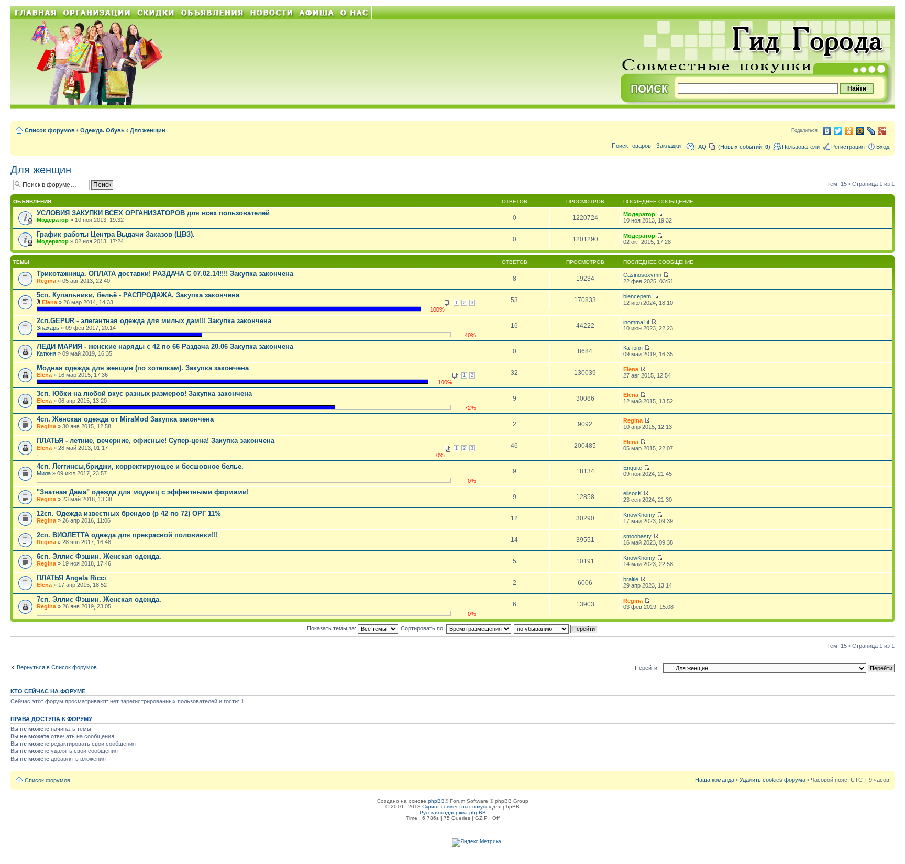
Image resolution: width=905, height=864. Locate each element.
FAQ (701, 146)
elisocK (632, 493)
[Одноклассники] (849, 131)
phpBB (436, 801)
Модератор (53, 220)
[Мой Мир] (860, 131)
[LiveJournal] (871, 131)
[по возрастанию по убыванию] (556, 628)
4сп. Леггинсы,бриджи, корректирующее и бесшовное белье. (140, 466)
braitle (630, 579)
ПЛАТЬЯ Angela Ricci (71, 578)
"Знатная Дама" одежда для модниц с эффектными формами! (143, 492)
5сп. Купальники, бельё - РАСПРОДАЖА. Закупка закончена (138, 295)
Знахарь (48, 328)
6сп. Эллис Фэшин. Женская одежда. (99, 556)
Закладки (668, 145)
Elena (49, 302)
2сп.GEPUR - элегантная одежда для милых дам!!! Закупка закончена (154, 321)
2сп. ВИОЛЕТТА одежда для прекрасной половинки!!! (127, 535)
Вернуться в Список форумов (57, 667)
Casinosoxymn (642, 275)
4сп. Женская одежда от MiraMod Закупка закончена (125, 419)
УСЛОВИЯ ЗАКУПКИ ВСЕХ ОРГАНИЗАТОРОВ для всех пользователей (153, 213)
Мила (44, 473)
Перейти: (647, 667)
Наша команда (714, 780)
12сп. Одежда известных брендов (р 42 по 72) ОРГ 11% (129, 513)
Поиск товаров (631, 145)
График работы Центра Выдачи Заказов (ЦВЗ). (116, 234)
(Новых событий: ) (744, 146)
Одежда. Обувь (102, 130)
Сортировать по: (423, 628)
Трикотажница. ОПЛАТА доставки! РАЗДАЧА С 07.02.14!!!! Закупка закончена (165, 274)
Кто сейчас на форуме (47, 691)
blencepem (637, 296)
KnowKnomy (639, 515)
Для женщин (147, 130)
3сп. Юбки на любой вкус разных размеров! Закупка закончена (144, 393)
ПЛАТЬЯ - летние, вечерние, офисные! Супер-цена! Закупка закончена (155, 441)
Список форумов (50, 130)
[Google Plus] (882, 131)
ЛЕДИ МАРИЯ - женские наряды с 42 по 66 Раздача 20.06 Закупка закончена (165, 346)
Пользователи (801, 146)
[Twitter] (838, 131)
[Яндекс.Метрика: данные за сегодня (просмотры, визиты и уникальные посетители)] (476, 842)
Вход (882, 146)
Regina (46, 281)
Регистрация (848, 146)
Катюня (46, 353)
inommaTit (636, 322)
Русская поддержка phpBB (453, 812)
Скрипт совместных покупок (456, 807)
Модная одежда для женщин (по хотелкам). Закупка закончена (143, 368)
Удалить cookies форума (772, 780)
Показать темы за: (332, 628)
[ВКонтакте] (827, 131)
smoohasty (637, 536)
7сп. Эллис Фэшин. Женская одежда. (99, 599)
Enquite (632, 467)
